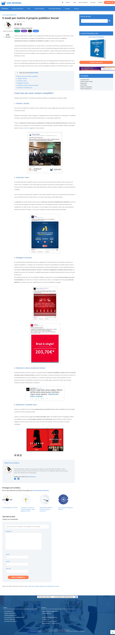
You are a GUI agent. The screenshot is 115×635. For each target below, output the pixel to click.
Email (8, 561)
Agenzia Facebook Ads (10, 615)
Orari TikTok (83, 85)
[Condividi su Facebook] (15, 25)
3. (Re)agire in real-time (22, 83)
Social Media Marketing (54, 8)
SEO (29, 8)
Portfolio (100, 2)
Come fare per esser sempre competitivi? (27, 76)
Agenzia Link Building (10, 613)
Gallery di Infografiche (86, 87)
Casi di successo (83, 2)
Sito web (8, 568)
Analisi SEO (83, 83)
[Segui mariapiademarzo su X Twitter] (15, 479)
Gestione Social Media (10, 621)
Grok (30, 30)
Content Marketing (39, 8)
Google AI (36, 30)
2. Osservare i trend (21, 81)
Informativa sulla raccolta (44, 597)
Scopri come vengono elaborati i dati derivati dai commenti (43, 586)
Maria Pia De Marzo (8, 31)
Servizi (68, 2)
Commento (8, 531)
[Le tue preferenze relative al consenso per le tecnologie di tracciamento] (112, 632)
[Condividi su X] (18, 25)
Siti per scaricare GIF (86, 88)
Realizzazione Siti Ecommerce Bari (14, 617)
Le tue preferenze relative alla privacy (63, 597)
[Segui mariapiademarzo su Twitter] (7, 35)
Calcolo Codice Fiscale (86, 81)
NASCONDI (34, 72)
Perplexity (24, 30)
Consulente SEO (84, 79)
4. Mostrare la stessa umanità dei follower (27, 85)
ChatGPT (17, 30)
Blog (74, 2)
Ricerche (76, 8)
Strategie (67, 8)
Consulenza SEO (8, 611)
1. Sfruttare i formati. (21, 78)
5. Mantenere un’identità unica (24, 87)
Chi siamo (93, 2)
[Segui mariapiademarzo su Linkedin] (9, 35)
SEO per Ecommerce (17, 8)
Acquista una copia (96, 62)
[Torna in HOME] (11, 5)
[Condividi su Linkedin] (21, 25)
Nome (8, 554)
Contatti (108, 2)
